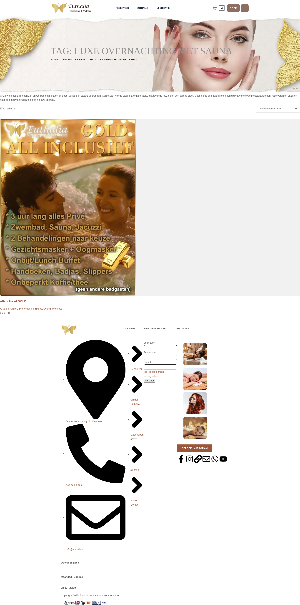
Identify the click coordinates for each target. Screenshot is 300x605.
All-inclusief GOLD (13, 301)
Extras (38, 308)
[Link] (198, 459)
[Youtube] (223, 459)
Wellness (57, 308)
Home (54, 59)
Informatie (163, 8)
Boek (233, 8)
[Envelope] (206, 459)
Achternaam (150, 352)
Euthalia (142, 8)
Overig (47, 308)
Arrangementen (8, 308)
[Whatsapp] (215, 459)
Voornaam (149, 342)
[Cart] (215, 8)
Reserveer (122, 8)
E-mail (147, 362)
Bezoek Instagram (195, 448)
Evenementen (26, 308)
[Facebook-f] (181, 459)
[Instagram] (189, 459)
